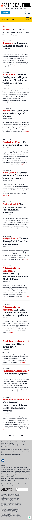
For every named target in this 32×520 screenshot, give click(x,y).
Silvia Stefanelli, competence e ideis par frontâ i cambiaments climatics (15, 405)
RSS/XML (9, 445)
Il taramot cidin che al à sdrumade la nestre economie (15, 175)
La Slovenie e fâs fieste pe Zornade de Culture (15, 46)
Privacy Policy (21, 445)
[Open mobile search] (25, 12)
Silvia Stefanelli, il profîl (15, 372)
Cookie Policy (4, 447)
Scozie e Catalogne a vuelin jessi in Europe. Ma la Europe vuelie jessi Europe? (15, 78)
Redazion (3, 445)
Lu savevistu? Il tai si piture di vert (15, 344)
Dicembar (14, 35)
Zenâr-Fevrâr (6, 29)
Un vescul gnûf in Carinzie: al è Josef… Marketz (15, 113)
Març (14, 29)
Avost (13, 32)
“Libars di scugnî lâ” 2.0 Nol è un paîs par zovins (15, 241)
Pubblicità (14, 445)
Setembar (20, 32)
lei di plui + (13, 66)
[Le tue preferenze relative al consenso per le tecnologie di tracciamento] (29, 517)
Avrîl (19, 29)
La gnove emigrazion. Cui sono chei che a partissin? (14, 208)
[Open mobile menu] (29, 12)
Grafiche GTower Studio (13, 457)
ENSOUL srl (4, 457)
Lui (8, 32)
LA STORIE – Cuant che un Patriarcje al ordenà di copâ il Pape (15, 311)
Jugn (3, 32)
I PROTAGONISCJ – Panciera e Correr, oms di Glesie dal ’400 (15, 274)
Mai (24, 29)
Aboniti (5, 13)
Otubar (26, 32)
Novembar (5, 35)
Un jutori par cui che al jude (15, 143)
